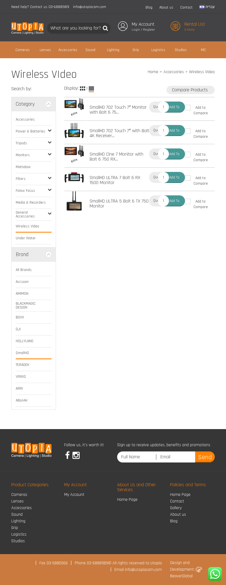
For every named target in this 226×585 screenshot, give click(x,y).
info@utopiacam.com (89, 6)
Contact (186, 7)
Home (153, 72)
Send (205, 457)
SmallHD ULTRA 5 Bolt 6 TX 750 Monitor (119, 203)
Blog (149, 7)
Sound (17, 514)
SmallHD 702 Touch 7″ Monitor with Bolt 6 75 (118, 109)
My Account (74, 495)
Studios (18, 541)
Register (149, 30)
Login (136, 30)
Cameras (19, 495)
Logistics (18, 534)
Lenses (17, 501)
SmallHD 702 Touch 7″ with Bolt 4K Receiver (119, 133)
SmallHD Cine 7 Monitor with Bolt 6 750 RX (116, 156)
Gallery (176, 508)
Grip (14, 528)
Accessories (173, 72)
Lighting (18, 521)
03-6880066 (57, 563)
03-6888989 (59, 6)
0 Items (189, 30)
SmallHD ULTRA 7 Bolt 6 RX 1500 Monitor (115, 180)
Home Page (127, 499)
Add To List (174, 109)
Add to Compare (200, 110)
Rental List (194, 24)
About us (166, 7)
